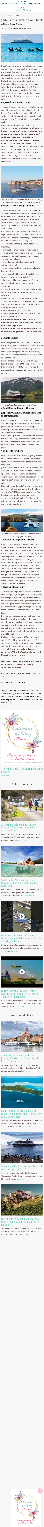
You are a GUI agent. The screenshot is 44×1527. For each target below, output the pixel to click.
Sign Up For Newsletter (12, 3)
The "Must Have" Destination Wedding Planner (22, 770)
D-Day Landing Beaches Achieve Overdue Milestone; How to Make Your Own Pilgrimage (19, 993)
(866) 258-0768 (34, 3)
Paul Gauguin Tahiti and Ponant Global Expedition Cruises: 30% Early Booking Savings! (21, 1113)
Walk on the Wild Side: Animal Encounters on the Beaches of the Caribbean (19, 882)
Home (3, 15)
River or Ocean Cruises (12, 24)
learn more (5, 775)
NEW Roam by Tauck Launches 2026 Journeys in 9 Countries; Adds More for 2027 (20, 1221)
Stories (10, 15)
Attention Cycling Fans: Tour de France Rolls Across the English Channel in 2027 (18, 827)
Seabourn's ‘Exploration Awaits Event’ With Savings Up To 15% (22, 1168)
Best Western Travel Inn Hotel (18, 28)
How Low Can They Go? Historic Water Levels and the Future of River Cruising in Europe (21, 938)
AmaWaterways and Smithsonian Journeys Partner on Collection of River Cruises (19, 1058)
